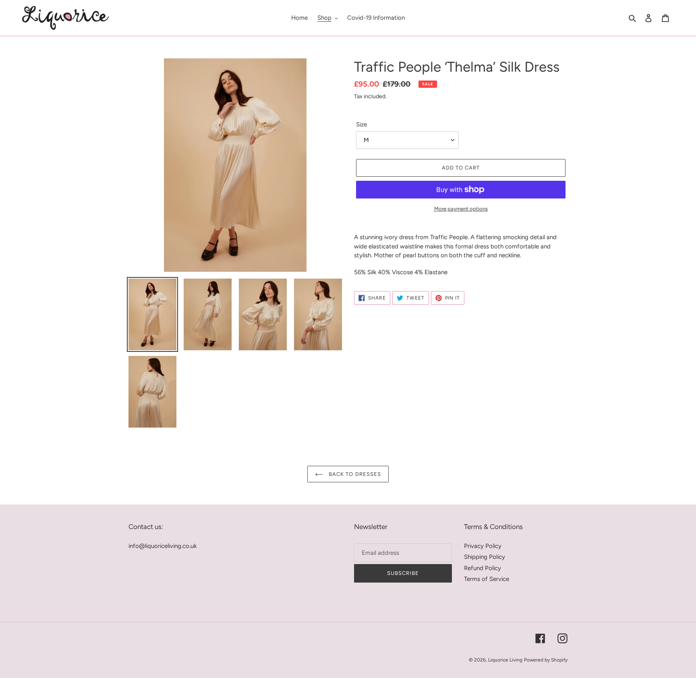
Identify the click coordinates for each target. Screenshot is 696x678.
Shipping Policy (484, 556)
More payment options (461, 209)
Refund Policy (482, 568)
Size (361, 124)
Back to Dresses (354, 474)
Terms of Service (486, 579)
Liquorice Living (505, 660)
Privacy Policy (482, 546)
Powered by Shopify (546, 660)
